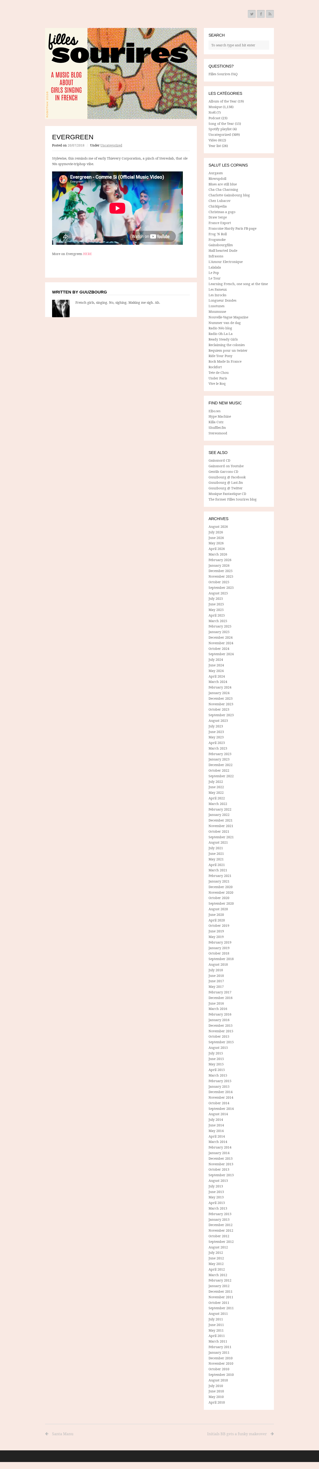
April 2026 (217, 548)
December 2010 (221, 1358)
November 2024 (221, 643)
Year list (215, 145)
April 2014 (217, 1136)
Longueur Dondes (222, 300)
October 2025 (219, 582)
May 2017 (216, 986)
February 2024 (220, 687)
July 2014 (216, 1119)
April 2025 (217, 615)
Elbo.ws (214, 411)
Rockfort (215, 367)
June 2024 (216, 665)
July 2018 (216, 970)
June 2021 (216, 853)
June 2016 (216, 1003)
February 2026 (220, 560)
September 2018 (221, 959)
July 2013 (216, 1186)
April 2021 (217, 864)
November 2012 (221, 1230)
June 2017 (216, 981)
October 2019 (219, 925)
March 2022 (218, 803)
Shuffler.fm (217, 427)
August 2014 (218, 1114)
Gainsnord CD (219, 460)
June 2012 (216, 1258)
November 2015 (221, 1031)
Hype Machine (220, 416)
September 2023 (221, 715)
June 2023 (216, 731)
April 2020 (217, 920)
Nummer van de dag (225, 322)
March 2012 (218, 1275)
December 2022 (221, 765)
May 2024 (216, 670)
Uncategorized (111, 145)
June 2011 (216, 1324)
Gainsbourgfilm (221, 245)
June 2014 (216, 1125)
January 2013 (219, 1219)
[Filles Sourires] (121, 73)
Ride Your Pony (220, 356)
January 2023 (219, 759)
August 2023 (218, 720)
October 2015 (219, 1036)
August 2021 (218, 842)
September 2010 (221, 1374)
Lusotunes (216, 306)
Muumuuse (217, 311)
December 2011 (221, 1291)
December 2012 (221, 1225)
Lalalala (215, 267)
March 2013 (218, 1208)
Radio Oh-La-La (221, 333)
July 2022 (216, 781)
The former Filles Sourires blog (233, 499)
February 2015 (220, 1081)
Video (213, 140)
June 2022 (216, 787)
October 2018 (219, 953)
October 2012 (219, 1236)
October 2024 (219, 648)
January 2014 (219, 1153)
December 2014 (221, 1092)
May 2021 (216, 859)
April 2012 (217, 1269)
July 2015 (216, 1053)
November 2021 (221, 826)
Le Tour (215, 278)
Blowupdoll (217, 178)
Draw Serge (218, 217)
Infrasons (216, 256)
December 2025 (221, 571)
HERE (87, 254)
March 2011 (218, 1341)
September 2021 (221, 837)
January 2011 (219, 1352)
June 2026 (216, 537)
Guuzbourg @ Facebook (227, 477)
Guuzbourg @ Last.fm (226, 482)
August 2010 (218, 1380)
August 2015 (218, 1047)
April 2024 (217, 676)
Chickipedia (218, 206)
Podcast (214, 118)
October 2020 (219, 898)
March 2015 (218, 1075)
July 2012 (216, 1252)
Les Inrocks (217, 295)
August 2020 (218, 909)
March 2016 (218, 1008)
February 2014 (220, 1147)
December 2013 (221, 1158)
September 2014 (221, 1108)
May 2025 (216, 609)
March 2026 (218, 554)
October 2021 (219, 831)
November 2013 (221, 1164)
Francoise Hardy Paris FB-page (232, 228)
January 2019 (219, 948)
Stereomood (218, 433)
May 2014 (216, 1130)
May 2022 (216, 792)
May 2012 (216, 1263)
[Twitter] (252, 14)
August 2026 (218, 526)
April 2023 (217, 742)
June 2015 (216, 1059)
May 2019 (216, 936)
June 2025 (216, 604)
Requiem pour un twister (228, 350)
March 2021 (218, 870)
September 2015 (221, 1042)
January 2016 (219, 1020)
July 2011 (216, 1319)
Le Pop (214, 272)
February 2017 (220, 992)
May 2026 (216, 543)
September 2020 (221, 903)
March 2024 (218, 681)
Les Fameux (218, 289)
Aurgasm (216, 173)
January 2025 (219, 632)
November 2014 (221, 1097)
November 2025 (221, 576)
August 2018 (218, 964)
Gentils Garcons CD (223, 471)
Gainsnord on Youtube (226, 466)
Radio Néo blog (220, 328)
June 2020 (216, 914)
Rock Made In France (225, 361)
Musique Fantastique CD (227, 493)
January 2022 (219, 814)
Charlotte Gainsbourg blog (229, 195)
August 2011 (218, 1313)
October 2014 (219, 1103)
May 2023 (216, 737)
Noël (212, 112)
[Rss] (270, 14)
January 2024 (219, 693)
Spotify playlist (220, 129)
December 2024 (221, 637)
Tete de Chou (219, 372)
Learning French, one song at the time (238, 284)
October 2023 (219, 709)
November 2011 (221, 1297)
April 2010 (217, 1402)
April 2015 (217, 1069)
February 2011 (220, 1347)
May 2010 (216, 1396)
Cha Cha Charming (223, 189)
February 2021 (220, 875)
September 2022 (221, 776)
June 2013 (216, 1192)
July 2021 (216, 848)
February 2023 (220, 754)
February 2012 (220, 1280)
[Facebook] (261, 14)
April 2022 (217, 798)
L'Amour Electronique (226, 261)
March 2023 (218, 748)
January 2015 (219, 1086)
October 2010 (219, 1369)
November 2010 (221, 1363)
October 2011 (219, 1302)
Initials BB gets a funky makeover (237, 1433)
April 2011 (217, 1335)
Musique (215, 107)
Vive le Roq (217, 383)
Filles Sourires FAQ (223, 74)
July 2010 (216, 1386)
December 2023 (221, 698)
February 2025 (220, 626)
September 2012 (221, 1241)
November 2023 (221, 704)
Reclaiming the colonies (227, 345)
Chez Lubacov (219, 200)
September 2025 (221, 587)
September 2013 (221, 1175)
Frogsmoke (217, 239)
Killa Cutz (216, 422)
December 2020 (221, 887)
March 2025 (218, 621)
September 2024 (221, 654)
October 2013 (219, 1169)
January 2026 (219, 565)
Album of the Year (223, 101)
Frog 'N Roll (218, 234)
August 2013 (218, 1180)
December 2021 (221, 820)
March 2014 (218, 1141)
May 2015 (216, 1064)
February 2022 (220, 809)
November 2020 (221, 892)
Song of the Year (221, 123)
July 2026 (216, 532)
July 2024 (216, 659)
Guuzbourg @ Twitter (226, 488)
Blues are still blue (223, 184)
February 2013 (220, 1214)
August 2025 (218, 593)
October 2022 (219, 770)
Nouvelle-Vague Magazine (228, 317)
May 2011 (216, 1330)
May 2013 (216, 1197)
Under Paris (218, 378)
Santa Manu (62, 1433)
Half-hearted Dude (223, 250)
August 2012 (218, 1247)
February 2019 (220, 942)
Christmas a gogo (222, 212)
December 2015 (221, 1025)
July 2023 (216, 726)
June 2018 (216, 975)
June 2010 (216, 1391)
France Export (220, 223)
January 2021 (219, 881)
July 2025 (216, 598)
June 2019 (216, 931)
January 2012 (219, 1286)
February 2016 (220, 1014)
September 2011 (221, 1308)
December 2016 (221, 997)
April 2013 (217, 1202)
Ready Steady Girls (223, 339)
